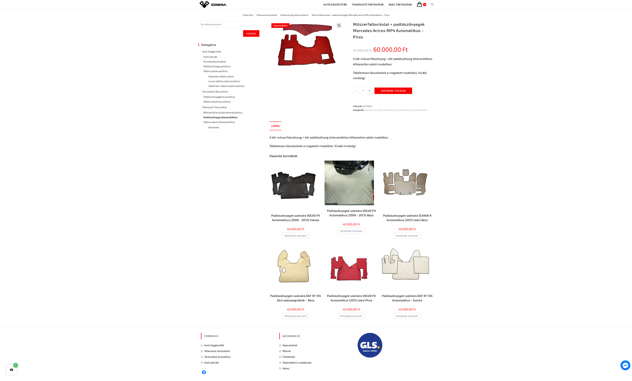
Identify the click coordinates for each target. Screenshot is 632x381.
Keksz (286, 368)
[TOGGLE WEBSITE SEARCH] (432, 4)
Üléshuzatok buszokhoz (217, 101)
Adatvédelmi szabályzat (297, 362)
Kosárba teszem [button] (295, 235)
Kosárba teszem (393, 90)
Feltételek (289, 356)
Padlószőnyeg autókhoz (217, 66)
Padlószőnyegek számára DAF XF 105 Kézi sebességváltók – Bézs (295, 298)
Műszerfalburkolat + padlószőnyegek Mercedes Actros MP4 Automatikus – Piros (350, 15)
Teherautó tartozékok (214, 107)
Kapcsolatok (290, 345)
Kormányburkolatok (214, 61)
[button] (339, 25)
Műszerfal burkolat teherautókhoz (381, 110)
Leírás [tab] (275, 125)
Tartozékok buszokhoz (215, 91)
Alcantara (213, 127)
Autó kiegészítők (211, 51)
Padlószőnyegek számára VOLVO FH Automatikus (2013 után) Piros (351, 298)
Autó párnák (210, 56)
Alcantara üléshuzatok (221, 76)
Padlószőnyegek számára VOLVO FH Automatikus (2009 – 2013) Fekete (295, 218)
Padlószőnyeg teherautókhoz (413, 110)
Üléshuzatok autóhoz (215, 71)
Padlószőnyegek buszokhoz (219, 96)
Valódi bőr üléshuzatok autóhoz (226, 85)
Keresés (251, 33)
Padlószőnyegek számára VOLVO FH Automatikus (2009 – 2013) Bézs (351, 213)
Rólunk (287, 350)
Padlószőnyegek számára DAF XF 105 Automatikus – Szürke (407, 298)
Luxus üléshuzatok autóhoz (224, 81)
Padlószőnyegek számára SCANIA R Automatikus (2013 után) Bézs (407, 218)
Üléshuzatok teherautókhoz (219, 122)
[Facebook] (204, 372)
